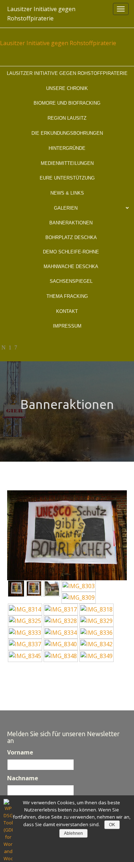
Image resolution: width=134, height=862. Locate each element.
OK (112, 824)
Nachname (22, 778)
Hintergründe (67, 148)
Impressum (67, 326)
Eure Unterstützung (67, 178)
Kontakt (67, 311)
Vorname (20, 752)
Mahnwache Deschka (71, 266)
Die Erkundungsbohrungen (67, 133)
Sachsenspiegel (71, 281)
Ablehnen (73, 833)
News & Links (67, 193)
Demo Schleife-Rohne (71, 251)
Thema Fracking (67, 296)
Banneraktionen (71, 222)
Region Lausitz (67, 118)
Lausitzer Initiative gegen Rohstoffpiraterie (41, 13)
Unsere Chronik (67, 88)
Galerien (66, 208)
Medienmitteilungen (67, 163)
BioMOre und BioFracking (67, 103)
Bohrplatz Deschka (71, 237)
